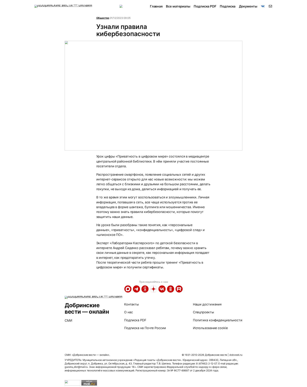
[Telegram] (136, 289)
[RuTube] (179, 289)
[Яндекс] (145, 289)
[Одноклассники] (170, 289)
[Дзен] (153, 289)
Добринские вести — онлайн (87, 308)
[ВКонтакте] (162, 289)
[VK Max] (127, 289)
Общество (102, 17)
